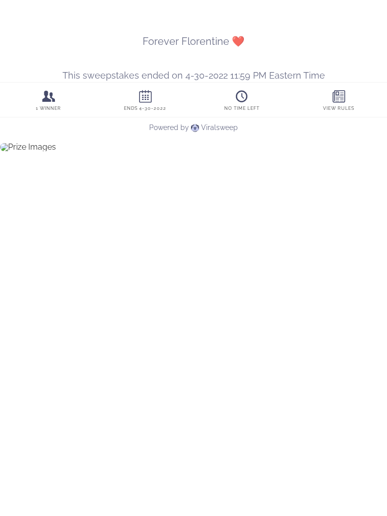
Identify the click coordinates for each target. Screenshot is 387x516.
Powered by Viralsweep (193, 127)
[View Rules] (338, 100)
